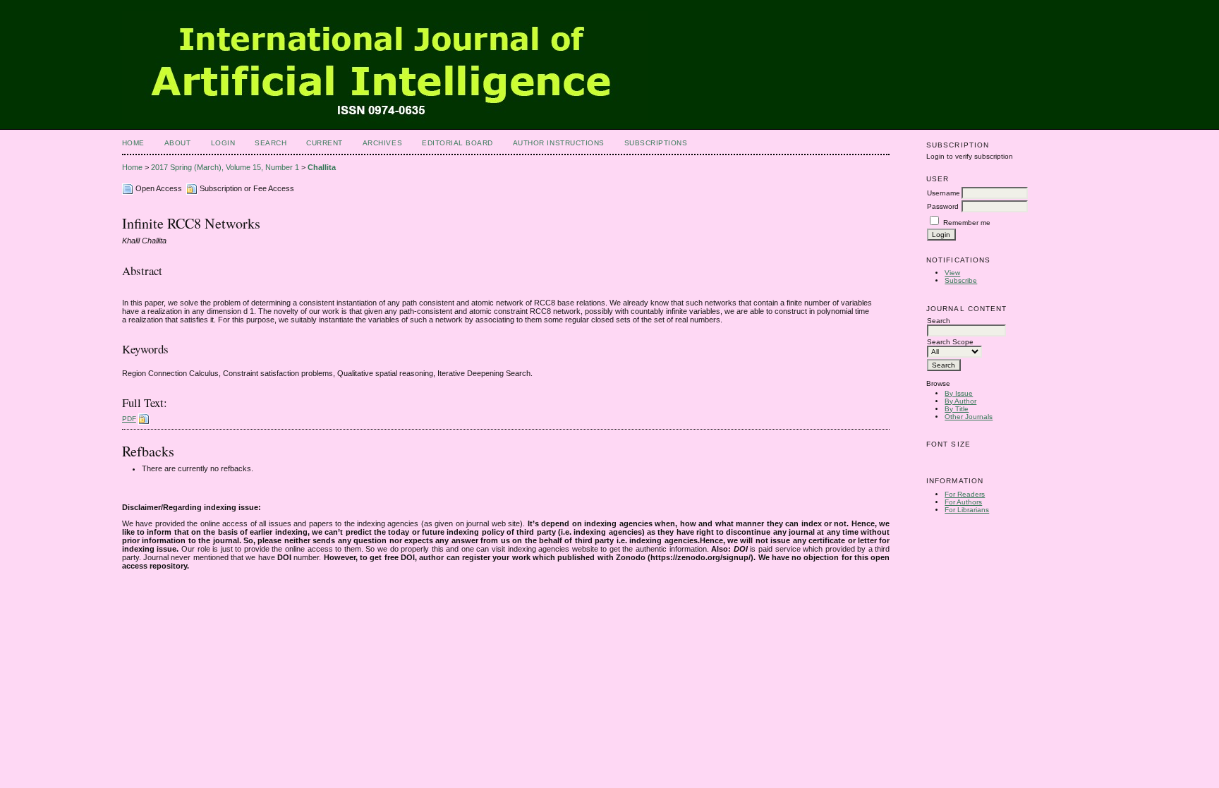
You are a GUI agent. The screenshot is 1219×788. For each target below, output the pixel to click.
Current (324, 143)
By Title (957, 409)
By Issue (959, 393)
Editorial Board (457, 143)
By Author (960, 401)
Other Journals (969, 416)
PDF (129, 419)
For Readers (965, 494)
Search (270, 143)
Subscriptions (656, 143)
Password (943, 206)
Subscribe (961, 280)
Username (943, 193)
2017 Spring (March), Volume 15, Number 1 (225, 167)
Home (133, 143)
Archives (382, 143)
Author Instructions (559, 143)
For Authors (963, 502)
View (952, 273)
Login (223, 143)
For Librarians (967, 510)
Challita (322, 167)
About (177, 143)
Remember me (966, 222)
